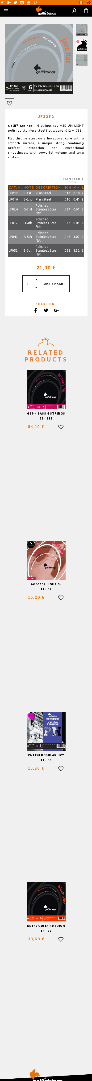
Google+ (9, 2)
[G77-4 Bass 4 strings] (46, 389)
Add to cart (55, 283)
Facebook (2, 2)
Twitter (15, 2)
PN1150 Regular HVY (46, 755)
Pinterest (35, 2)
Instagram (22, 2)
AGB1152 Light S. (46, 584)
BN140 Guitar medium (46, 926)
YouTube (28, 2)
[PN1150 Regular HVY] (46, 731)
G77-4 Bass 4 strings (46, 413)
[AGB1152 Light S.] (46, 560)
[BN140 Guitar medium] (46, 901)
